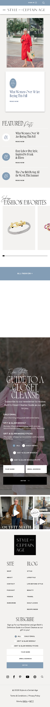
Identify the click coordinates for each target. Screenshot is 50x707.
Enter (23, 481)
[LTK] (34, 676)
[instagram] (7, 676)
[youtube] (27, 677)
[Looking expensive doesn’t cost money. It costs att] (16, 513)
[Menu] (4, 9)
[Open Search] (43, 3)
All (18, 446)
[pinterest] (20, 676)
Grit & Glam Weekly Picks (27, 460)
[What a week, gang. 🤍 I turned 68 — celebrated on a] (42, 504)
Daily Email (32, 446)
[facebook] (14, 676)
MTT (31, 701)
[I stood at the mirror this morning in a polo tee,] (42, 521)
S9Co (25, 701)
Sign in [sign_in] (31, 2)
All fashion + (25, 274)
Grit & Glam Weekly (27, 453)
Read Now (14, 101)
